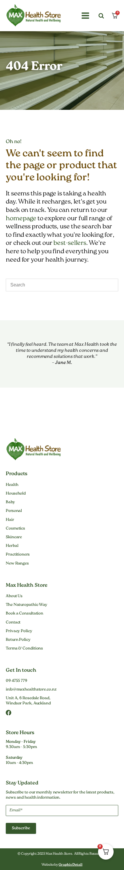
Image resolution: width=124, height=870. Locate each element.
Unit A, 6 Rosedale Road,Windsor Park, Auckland (28, 701)
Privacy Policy (19, 631)
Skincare (14, 537)
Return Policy (18, 640)
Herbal (12, 546)
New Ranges (17, 564)
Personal (14, 511)
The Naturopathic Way (26, 605)
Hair (10, 520)
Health (12, 485)
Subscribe (21, 828)
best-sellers (69, 243)
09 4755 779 (16, 681)
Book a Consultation (24, 614)
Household (16, 494)
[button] (84, 15)
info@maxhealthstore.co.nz (31, 689)
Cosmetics (15, 529)
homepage (21, 218)
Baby (10, 502)
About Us (14, 596)
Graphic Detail (70, 864)
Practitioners (18, 555)
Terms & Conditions (24, 648)
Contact (13, 622)
